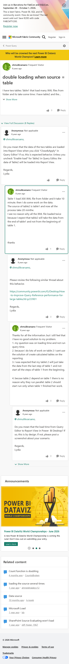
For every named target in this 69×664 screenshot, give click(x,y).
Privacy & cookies (30, 646)
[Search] (44, 37)
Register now (10, 26)
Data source (15, 595)
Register (52, 37)
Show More (11, 99)
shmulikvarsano (19, 64)
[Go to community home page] (24, 37)
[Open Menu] (64, 46)
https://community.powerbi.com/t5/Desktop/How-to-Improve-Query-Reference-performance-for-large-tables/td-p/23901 (37, 295)
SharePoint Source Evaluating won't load (31, 620)
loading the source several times (27, 583)
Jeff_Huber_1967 (30, 624)
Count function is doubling (23, 571)
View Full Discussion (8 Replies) (19, 123)
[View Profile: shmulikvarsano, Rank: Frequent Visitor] (7, 67)
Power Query (11, 46)
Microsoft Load (17, 608)
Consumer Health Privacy (44, 657)
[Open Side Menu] (4, 37)
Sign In (62, 37)
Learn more (40, 56)
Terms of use (48, 646)
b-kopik (30, 600)
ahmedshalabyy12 (30, 587)
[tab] (33, 548)
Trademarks (8, 653)
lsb (23, 612)
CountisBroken (32, 575)
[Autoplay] (29, 548)
